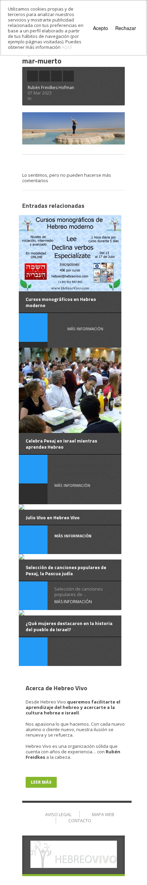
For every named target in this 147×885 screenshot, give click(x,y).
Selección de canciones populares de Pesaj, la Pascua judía (66, 570)
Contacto (79, 820)
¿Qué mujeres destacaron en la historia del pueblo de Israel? (69, 626)
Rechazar (125, 28)
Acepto (100, 28)
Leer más (41, 782)
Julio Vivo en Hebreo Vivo (53, 517)
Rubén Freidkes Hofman (51, 87)
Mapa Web (103, 814)
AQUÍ (67, 47)
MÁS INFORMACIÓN (85, 328)
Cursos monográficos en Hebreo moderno (61, 302)
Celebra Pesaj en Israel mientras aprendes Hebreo (61, 443)
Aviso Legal (58, 814)
